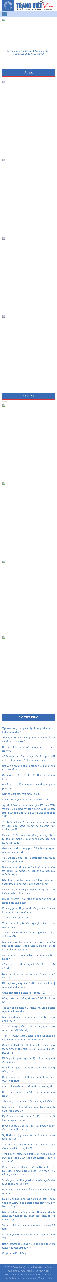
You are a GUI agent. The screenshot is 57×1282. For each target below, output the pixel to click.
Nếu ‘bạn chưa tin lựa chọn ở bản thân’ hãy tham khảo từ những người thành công (28, 882)
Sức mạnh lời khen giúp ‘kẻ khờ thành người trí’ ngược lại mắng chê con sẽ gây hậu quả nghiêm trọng (28, 870)
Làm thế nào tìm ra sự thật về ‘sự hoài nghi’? (27, 1086)
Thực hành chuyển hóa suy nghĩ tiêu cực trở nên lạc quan (28, 925)
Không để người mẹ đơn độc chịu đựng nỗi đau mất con (28, 1060)
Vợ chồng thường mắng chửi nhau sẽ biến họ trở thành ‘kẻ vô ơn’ (28, 739)
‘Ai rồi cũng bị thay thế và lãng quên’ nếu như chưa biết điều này (28, 1028)
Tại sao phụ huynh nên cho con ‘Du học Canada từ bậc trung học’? (28, 1146)
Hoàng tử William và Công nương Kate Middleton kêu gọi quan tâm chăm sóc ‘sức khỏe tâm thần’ (28, 839)
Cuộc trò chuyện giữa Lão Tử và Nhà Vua (25, 799)
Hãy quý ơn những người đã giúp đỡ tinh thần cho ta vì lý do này (28, 891)
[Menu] (4, 14)
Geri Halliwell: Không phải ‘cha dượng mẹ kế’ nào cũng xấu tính (28, 850)
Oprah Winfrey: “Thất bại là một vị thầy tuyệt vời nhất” (28, 1078)
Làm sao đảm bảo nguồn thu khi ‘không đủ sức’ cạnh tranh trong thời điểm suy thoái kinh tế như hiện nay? (28, 945)
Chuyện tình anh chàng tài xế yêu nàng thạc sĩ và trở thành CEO (28, 767)
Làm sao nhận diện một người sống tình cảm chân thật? (28, 1018)
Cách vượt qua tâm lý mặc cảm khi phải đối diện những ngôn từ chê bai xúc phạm (28, 758)
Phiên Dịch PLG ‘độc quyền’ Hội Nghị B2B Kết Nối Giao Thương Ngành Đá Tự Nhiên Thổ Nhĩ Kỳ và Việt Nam (28, 1170)
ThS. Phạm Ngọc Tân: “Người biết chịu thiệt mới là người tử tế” (28, 859)
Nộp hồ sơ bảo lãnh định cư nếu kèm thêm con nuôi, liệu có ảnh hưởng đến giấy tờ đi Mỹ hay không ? (28, 1202)
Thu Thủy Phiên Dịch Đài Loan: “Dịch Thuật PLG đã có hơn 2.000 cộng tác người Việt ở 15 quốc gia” (28, 1157)
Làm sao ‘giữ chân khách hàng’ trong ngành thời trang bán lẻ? (28, 1108)
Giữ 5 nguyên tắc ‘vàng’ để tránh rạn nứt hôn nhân (28, 1093)
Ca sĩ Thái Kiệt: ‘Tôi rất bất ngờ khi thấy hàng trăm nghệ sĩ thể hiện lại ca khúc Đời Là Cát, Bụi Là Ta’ (28, 1048)
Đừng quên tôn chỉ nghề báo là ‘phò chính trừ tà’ (28, 1000)
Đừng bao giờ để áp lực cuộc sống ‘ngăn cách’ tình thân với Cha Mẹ (28, 1127)
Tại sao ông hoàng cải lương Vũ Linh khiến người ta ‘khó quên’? (28, 1009)
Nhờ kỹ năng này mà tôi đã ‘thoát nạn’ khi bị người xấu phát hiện (28, 985)
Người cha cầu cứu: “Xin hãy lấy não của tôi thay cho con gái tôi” (28, 1118)
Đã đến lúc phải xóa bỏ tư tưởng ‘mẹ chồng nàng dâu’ (28, 1069)
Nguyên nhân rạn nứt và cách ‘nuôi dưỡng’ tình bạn (28, 975)
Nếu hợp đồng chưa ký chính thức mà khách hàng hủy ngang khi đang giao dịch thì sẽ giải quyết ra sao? (28, 1215)
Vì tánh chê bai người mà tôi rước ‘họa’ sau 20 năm (28, 1227)
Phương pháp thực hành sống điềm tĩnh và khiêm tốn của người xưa (28, 910)
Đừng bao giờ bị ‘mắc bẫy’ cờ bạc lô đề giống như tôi (28, 1191)
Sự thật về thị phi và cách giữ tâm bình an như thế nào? (28, 1137)
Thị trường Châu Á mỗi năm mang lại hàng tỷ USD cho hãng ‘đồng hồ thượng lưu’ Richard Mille (28, 825)
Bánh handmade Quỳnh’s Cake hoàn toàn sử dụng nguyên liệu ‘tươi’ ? (28, 1245)
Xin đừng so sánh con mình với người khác (27, 1101)
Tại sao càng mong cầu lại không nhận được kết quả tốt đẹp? (28, 730)
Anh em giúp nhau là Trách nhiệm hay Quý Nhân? (28, 957)
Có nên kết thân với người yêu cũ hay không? (28, 748)
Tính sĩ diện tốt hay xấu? (16, 917)
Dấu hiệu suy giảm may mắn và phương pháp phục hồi (28, 786)
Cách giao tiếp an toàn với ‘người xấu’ (24, 992)
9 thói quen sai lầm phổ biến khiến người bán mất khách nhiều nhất (28, 1182)
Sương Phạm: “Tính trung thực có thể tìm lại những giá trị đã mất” (28, 900)
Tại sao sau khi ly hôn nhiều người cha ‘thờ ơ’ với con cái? (28, 934)
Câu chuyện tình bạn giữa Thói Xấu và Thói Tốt (28, 1236)
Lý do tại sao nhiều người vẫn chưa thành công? (28, 966)
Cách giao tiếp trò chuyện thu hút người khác (28, 777)
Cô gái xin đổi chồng (14, 1253)
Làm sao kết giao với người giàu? (21, 793)
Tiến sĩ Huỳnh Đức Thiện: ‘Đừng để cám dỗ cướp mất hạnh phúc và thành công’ (28, 1037)
